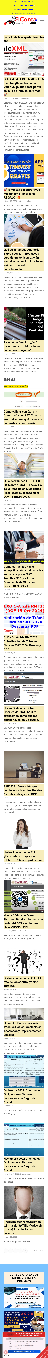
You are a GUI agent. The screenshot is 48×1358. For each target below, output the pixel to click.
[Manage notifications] (6, 1352)
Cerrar (6, 1356)
